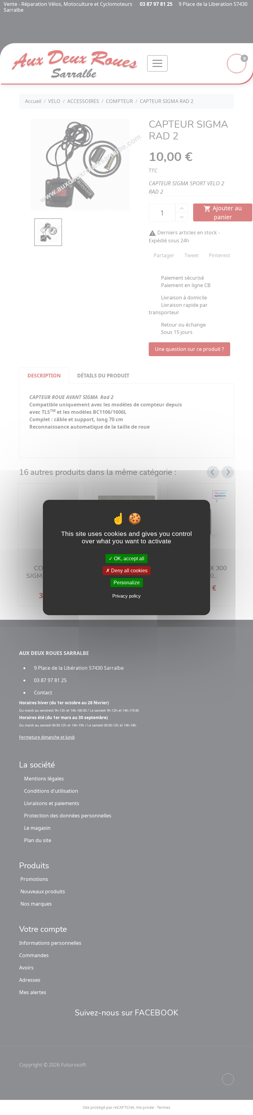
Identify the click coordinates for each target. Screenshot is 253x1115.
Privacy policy (126, 596)
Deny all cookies (128, 570)
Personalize (127, 582)
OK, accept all (128, 558)
